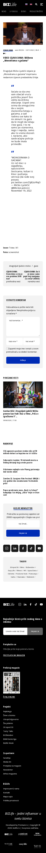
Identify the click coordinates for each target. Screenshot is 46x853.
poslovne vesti (21, 574)
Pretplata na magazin (12, 765)
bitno (22, 567)
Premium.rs (23, 825)
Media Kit (7, 762)
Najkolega (7, 711)
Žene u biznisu (9, 715)
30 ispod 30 (14, 567)
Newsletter (8, 769)
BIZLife (21, 50)
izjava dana (32, 570)
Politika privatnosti (11, 800)
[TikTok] (31, 548)
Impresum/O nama (11, 788)
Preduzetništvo (36, 11)
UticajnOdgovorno (11, 719)
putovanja (33, 574)
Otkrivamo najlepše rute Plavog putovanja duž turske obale (21, 470)
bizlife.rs (16, 828)
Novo (4, 11)
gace (36, 266)
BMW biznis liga (9, 739)
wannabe (21, 577)
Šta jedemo (8, 723)
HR (25, 570)
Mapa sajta (8, 796)
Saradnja (6, 758)
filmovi (19, 570)
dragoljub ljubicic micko (20, 266)
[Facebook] (22, 548)
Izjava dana (8, 50)
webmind (30, 577)
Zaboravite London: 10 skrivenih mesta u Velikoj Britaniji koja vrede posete (20, 461)
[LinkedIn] (14, 548)
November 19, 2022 (21, 190)
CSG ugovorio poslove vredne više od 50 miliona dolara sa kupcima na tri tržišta (20, 452)
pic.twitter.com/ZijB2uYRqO (25, 182)
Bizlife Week (8, 743)
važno (13, 577)
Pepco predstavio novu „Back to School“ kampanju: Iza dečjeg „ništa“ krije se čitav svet (21, 492)
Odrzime (11, 574)
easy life (11, 570)
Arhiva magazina (10, 773)
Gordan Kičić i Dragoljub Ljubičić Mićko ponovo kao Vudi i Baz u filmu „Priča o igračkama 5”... (20, 413)
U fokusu (14, 11)
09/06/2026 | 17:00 (9, 420)
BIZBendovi (8, 735)
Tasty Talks (8, 731)
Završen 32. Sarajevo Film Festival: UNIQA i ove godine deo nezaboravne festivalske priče (21, 481)
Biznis (23, 11)
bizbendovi (30, 567)
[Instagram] (6, 548)
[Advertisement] (23, 221)
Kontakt (6, 792)
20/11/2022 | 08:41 (32, 50)
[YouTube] (39, 548)
